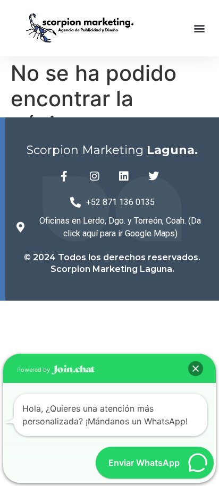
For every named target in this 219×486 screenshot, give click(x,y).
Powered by (34, 369)
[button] (199, 28)
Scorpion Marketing (112, 150)
